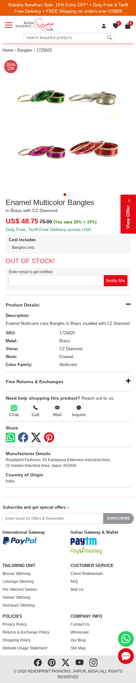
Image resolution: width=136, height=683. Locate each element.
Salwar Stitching (16, 597)
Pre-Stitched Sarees (20, 589)
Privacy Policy (15, 624)
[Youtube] (79, 662)
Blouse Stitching (16, 573)
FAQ (74, 581)
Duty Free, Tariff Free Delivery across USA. (49, 229)
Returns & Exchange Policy (26, 632)
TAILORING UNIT (19, 566)
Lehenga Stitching (18, 581)
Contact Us (80, 624)
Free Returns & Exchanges (34, 381)
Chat (14, 414)
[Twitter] (36, 437)
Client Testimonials (87, 573)
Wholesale (80, 632)
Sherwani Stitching (19, 605)
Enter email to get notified (31, 272)
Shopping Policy (17, 640)
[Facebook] (23, 437)
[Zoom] (68, 122)
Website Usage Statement (25, 648)
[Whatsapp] (10, 437)
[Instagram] (93, 662)
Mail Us (77, 589)
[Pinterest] (49, 437)
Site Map (78, 648)
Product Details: (23, 304)
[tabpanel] (68, 122)
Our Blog (78, 640)
